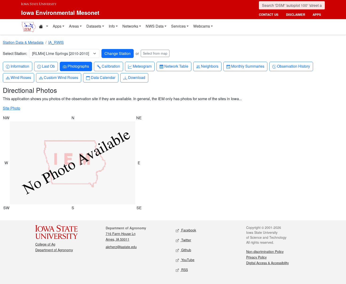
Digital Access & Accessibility (267, 262)
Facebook (188, 230)
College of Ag (45, 244)
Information (19, 66)
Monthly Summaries (247, 66)
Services (178, 26)
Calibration (110, 66)
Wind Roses (20, 77)
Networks (130, 26)
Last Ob (48, 66)
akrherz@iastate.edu (121, 246)
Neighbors (209, 66)
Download (136, 77)
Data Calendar (103, 77)
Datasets (93, 26)
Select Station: (15, 53)
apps (317, 14)
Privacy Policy (256, 257)
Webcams (201, 26)
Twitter (185, 240)
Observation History (293, 66)
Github (185, 249)
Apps (57, 26)
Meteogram (142, 66)
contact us (268, 14)
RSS (184, 269)
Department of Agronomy (54, 249)
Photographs (78, 66)
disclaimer (295, 14)
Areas (74, 26)
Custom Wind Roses (61, 77)
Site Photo (11, 108)
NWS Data (155, 26)
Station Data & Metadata (23, 42)
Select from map (155, 53)
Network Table (176, 66)
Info (112, 26)
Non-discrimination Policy (265, 251)
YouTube (187, 259)
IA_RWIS (56, 42)
